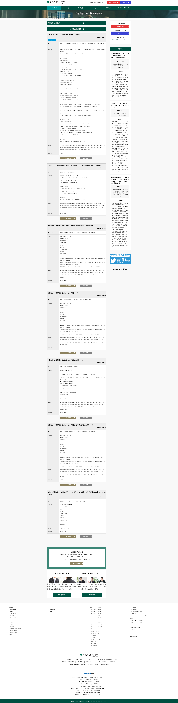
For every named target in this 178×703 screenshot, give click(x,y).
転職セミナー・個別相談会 (95, 607)
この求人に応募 (67, 158)
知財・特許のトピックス (95, 633)
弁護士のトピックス (94, 635)
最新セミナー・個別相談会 (96, 609)
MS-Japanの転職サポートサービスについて (120, 39)
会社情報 (91, 2)
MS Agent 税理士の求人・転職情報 (89, 683)
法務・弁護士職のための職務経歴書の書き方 (139, 624)
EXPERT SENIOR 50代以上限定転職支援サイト (89, 690)
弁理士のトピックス (94, 637)
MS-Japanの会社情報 (135, 631)
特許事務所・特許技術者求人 (15, 619)
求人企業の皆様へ (134, 636)
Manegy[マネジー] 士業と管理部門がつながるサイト (89, 692)
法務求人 (11, 611)
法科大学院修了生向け (124, 7)
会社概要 (63, 661)
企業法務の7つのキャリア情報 (137, 620)
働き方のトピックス (94, 645)
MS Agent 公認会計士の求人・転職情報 (89, 681)
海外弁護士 (12, 626)
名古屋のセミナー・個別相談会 (96, 615)
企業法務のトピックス (95, 631)
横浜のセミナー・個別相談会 (96, 613)
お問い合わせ (80, 661)
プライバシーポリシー (91, 661)
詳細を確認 (85, 158)
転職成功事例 (133, 613)
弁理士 (11, 634)
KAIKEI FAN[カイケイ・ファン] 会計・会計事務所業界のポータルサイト (89, 688)
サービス (68, 7)
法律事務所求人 (13, 617)
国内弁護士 (12, 624)
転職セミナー (82, 7)
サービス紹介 (133, 607)
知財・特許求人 (13, 613)
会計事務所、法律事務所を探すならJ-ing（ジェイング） (89, 694)
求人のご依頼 (71, 661)
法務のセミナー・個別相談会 (96, 619)
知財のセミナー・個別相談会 (96, 626)
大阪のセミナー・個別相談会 (96, 617)
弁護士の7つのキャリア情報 (136, 622)
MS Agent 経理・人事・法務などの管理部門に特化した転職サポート (89, 677)
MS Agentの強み (134, 609)
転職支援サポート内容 (135, 629)
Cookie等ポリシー (103, 661)
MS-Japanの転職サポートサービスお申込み (139, 615)
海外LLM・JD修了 (13, 630)
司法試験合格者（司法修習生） (16, 628)
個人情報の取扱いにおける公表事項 (77, 664)
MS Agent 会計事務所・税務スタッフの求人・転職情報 (89, 686)
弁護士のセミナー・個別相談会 (96, 622)
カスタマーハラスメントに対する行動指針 (99, 664)
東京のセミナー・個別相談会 (96, 611)
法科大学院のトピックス (95, 639)
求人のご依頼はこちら (100, 2)
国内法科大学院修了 (14, 632)
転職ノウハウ (110, 7)
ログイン (125, 2)
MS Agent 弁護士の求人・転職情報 (89, 679)
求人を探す (61, 595)
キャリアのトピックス (95, 643)
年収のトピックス (94, 641)
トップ (63, 659)
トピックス (96, 7)
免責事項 (112, 661)
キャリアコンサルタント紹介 (136, 611)
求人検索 (54, 7)
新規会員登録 (113, 2)
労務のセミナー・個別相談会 (96, 624)
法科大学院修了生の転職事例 (136, 633)
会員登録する (91, 595)
